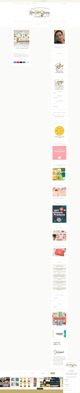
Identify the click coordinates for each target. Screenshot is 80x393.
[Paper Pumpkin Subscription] (59, 252)
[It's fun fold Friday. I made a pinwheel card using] (15, 382)
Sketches (21, 51)
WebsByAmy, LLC (55, 391)
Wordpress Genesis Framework (42, 391)
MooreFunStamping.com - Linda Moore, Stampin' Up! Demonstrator (40, 12)
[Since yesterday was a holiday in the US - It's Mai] (45, 382)
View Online (57, 117)
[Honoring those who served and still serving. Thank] (55, 382)
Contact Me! (59, 48)
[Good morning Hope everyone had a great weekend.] (5, 382)
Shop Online (62, 117)
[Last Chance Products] (59, 222)
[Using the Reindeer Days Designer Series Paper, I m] (35, 382)
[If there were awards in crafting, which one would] (25, 382)
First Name (59, 91)
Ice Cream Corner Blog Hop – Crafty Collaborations (21, 47)
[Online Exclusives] (59, 192)
